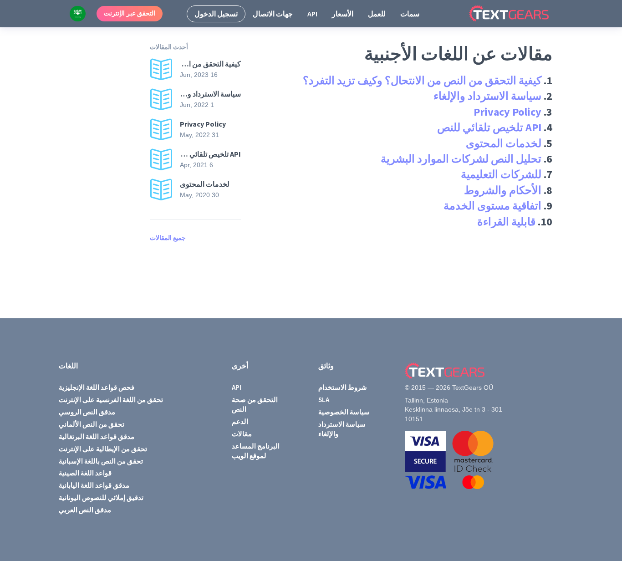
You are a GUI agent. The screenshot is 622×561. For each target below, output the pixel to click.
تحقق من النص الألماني (91, 424)
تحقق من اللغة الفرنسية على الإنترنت (111, 399)
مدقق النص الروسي (87, 412)
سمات (409, 13)
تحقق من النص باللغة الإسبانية (101, 461)
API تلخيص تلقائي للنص (489, 127)
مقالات (242, 433)
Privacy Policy (507, 112)
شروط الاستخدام (342, 387)
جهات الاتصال (273, 13)
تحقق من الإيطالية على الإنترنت (103, 448)
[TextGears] (516, 13)
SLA (323, 399)
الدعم (240, 421)
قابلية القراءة (506, 221)
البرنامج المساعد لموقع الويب (256, 451)
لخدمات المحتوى (503, 143)
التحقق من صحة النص (255, 404)
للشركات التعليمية (501, 174)
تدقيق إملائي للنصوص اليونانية (101, 497)
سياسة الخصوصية (344, 412)
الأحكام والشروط (502, 190)
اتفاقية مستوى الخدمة (492, 206)
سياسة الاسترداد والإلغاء (487, 96)
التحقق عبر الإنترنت (129, 13)
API (312, 13)
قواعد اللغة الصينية (85, 473)
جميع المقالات (168, 238)
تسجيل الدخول (216, 13)
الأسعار (342, 13)
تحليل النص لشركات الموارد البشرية (461, 159)
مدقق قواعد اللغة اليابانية (94, 485)
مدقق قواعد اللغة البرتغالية (96, 436)
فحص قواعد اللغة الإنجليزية (96, 387)
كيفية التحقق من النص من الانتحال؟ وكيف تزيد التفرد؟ (422, 80)
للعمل (377, 13)
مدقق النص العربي (85, 509)
